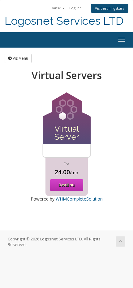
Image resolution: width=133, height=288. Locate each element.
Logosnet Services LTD (64, 21)
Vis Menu (20, 58)
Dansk (56, 8)
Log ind (75, 8)
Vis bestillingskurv (109, 8)
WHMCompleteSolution (79, 199)
